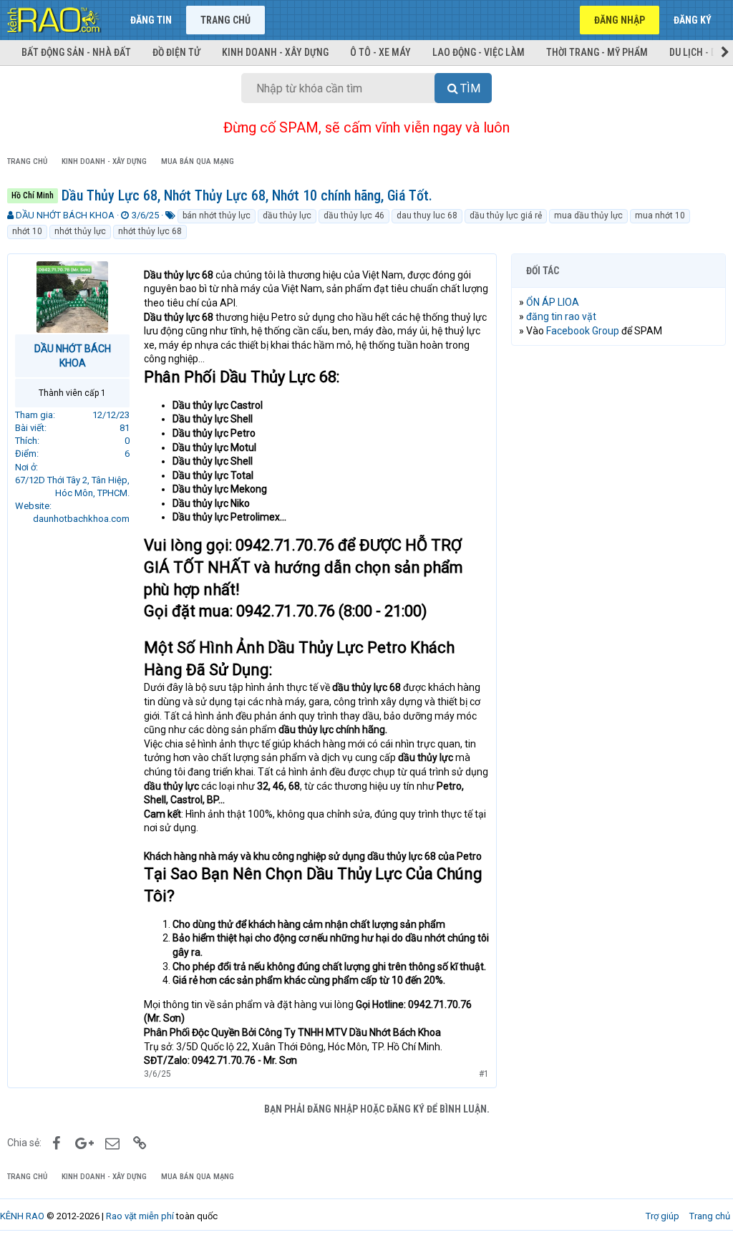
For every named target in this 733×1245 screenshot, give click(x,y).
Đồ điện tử (176, 52)
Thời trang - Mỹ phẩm (597, 52)
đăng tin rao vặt (561, 316)
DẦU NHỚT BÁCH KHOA (65, 215)
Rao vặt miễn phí (140, 1216)
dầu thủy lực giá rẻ (506, 215)
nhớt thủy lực (80, 231)
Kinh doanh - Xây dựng (275, 52)
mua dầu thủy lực (588, 215)
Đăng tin (151, 20)
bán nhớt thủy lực (217, 215)
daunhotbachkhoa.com (81, 518)
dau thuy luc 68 (427, 215)
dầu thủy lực (287, 215)
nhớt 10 (27, 231)
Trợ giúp (662, 1216)
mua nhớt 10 (660, 215)
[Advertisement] (618, 449)
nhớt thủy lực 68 (150, 231)
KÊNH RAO (22, 1216)
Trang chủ (225, 20)
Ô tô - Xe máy (380, 52)
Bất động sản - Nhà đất (76, 52)
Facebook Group (582, 330)
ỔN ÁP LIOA (552, 302)
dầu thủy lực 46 (354, 215)
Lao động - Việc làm (478, 52)
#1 (484, 1074)
